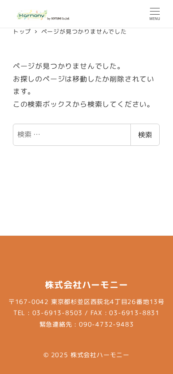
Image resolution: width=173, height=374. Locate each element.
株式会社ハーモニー (100, 355)
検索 (145, 135)
